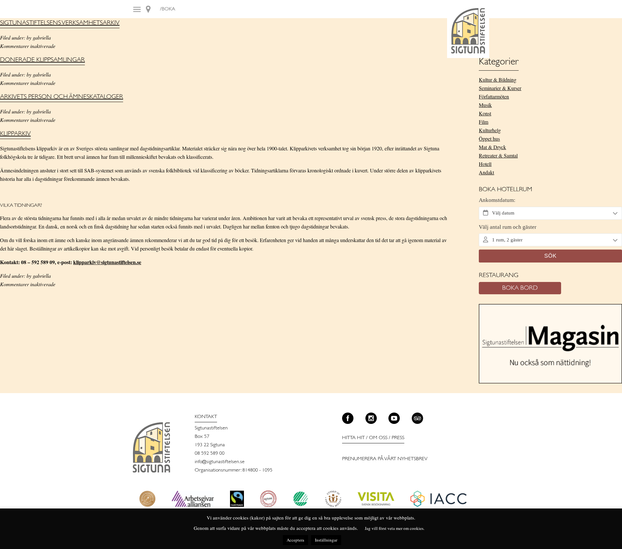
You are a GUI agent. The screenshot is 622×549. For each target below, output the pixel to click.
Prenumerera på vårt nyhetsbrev (385, 458)
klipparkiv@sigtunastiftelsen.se (107, 262)
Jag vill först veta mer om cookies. (394, 528)
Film (483, 121)
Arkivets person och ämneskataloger (61, 97)
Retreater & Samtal (498, 155)
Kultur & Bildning (497, 79)
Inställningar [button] (326, 540)
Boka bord (520, 288)
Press (398, 437)
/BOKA (167, 9)
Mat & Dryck (492, 147)
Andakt (486, 172)
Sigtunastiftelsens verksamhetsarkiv (60, 23)
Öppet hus (489, 138)
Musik (485, 104)
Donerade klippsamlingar (42, 60)
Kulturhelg (490, 130)
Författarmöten (494, 96)
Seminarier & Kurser (500, 88)
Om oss (378, 437)
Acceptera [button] (295, 540)
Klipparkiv (15, 134)
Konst (485, 113)
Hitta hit (353, 437)
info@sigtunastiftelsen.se (220, 461)
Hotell (485, 163)
